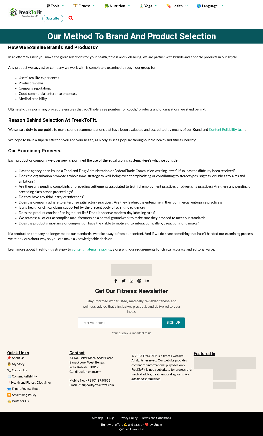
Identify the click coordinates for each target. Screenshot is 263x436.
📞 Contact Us (17, 370)
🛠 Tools (52, 6)
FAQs (110, 418)
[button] (70, 18)
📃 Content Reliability (22, 376)
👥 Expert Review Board (23, 388)
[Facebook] (116, 281)
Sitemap (97, 418)
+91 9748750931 (98, 380)
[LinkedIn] (147, 281)
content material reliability (91, 249)
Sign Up (173, 322)
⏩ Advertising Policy (21, 395)
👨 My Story (15, 364)
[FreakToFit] (25, 12)
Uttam (158, 424)
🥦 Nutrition (114, 6)
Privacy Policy (128, 418)
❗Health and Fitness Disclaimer (29, 382)
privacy (123, 333)
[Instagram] (131, 281)
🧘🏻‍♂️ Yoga (145, 6)
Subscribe (52, 18)
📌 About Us (15, 358)
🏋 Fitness (81, 6)
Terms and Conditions (156, 418)
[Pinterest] (139, 281)
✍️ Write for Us (18, 401)
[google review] (224, 375)
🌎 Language (207, 6)
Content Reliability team (227, 129)
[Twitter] (123, 281)
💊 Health (174, 6)
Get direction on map (83, 371)
